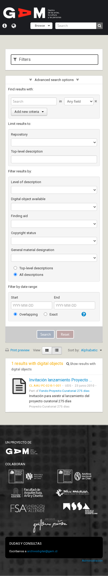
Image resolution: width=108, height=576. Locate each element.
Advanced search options (54, 80)
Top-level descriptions (36, 268)
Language (13, 25)
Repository (19, 134)
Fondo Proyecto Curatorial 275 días (64, 391)
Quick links (4, 25)
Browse (40, 25)
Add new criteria (26, 112)
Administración (92, 560)
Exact (53, 314)
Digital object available (28, 199)
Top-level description (27, 151)
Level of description (26, 182)
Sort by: (73, 350)
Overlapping (28, 314)
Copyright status (23, 233)
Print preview (20, 350)
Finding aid (19, 216)
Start (14, 297)
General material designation (32, 250)
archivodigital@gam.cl (42, 551)
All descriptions (31, 275)
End (57, 297)
